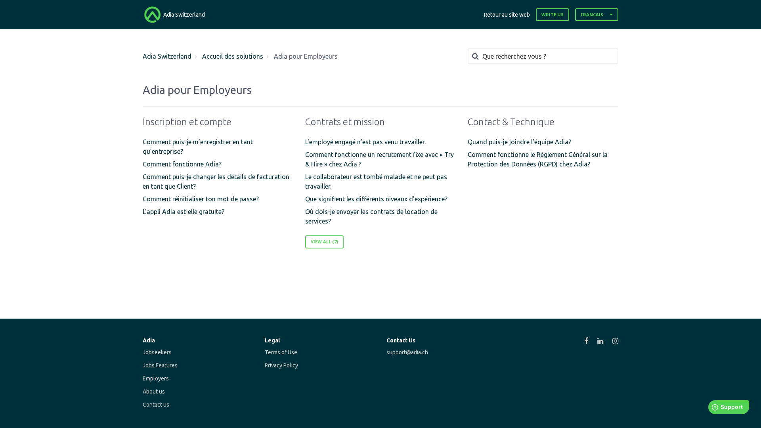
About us (154, 391)
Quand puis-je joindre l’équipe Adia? (519, 141)
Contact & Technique (511, 122)
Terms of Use (281, 352)
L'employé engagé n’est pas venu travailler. (365, 141)
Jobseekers (157, 352)
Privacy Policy (281, 365)
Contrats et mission (345, 122)
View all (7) (324, 242)
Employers (156, 378)
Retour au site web (507, 14)
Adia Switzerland (167, 56)
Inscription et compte (187, 122)
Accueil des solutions (232, 56)
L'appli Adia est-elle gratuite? (183, 211)
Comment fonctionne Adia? (182, 164)
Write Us (552, 14)
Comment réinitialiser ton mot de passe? (201, 199)
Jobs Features (160, 365)
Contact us (156, 404)
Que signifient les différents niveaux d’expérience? (376, 199)
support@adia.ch (407, 352)
